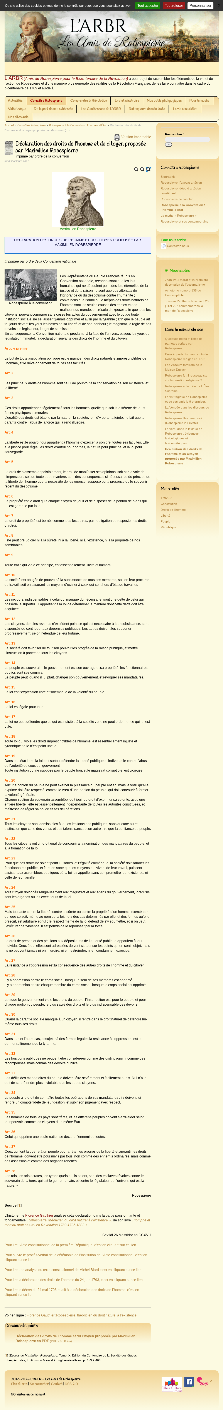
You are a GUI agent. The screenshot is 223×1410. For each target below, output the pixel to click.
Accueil (9, 125)
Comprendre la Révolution (88, 100)
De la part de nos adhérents (53, 109)
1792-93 (166, 498)
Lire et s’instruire (127, 100)
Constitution (169, 504)
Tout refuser (174, 5)
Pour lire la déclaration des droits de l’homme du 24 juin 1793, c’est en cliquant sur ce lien (74, 1280)
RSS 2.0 (71, 1384)
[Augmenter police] (136, 169)
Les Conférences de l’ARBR (101, 109)
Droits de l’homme (173, 509)
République (168, 527)
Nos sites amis (18, 117)
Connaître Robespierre (46, 100)
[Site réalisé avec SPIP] (204, 1381)
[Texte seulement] (148, 169)
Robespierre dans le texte (147, 109)
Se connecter (39, 1384)
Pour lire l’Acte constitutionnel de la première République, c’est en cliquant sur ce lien (70, 1245)
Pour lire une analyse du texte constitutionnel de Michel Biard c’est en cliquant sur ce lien (73, 1270)
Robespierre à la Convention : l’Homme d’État (77, 125)
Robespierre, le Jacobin (177, 199)
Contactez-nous (178, 246)
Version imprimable (135, 137)
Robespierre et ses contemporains (184, 221)
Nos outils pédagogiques (164, 100)
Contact (57, 1384)
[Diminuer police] (142, 169)
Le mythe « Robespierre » (179, 215)
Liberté (165, 515)
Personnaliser (200, 5)
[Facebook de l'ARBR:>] (189, 1382)
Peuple (165, 521)
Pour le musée (199, 100)
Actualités (15, 100)
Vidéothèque (17, 109)
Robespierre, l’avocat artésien (181, 182)
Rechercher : (174, 134)
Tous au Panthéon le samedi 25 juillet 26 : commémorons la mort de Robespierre (187, 306)
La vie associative (185, 109)
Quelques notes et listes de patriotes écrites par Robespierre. (184, 343)
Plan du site (19, 1384)
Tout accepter (147, 5)
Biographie (168, 176)
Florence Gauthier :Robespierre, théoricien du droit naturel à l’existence (82, 1315)
